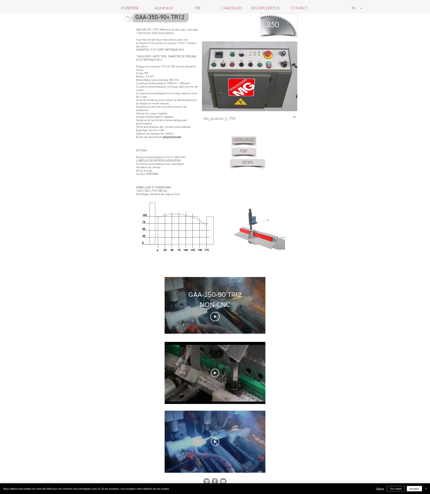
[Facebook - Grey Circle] (215, 481)
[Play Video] (215, 316)
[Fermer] (426, 488)
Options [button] (380, 488)
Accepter (414, 488)
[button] (249, 82)
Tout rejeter (396, 488)
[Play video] (215, 373)
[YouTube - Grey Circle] (223, 481)
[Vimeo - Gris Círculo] (206, 481)
